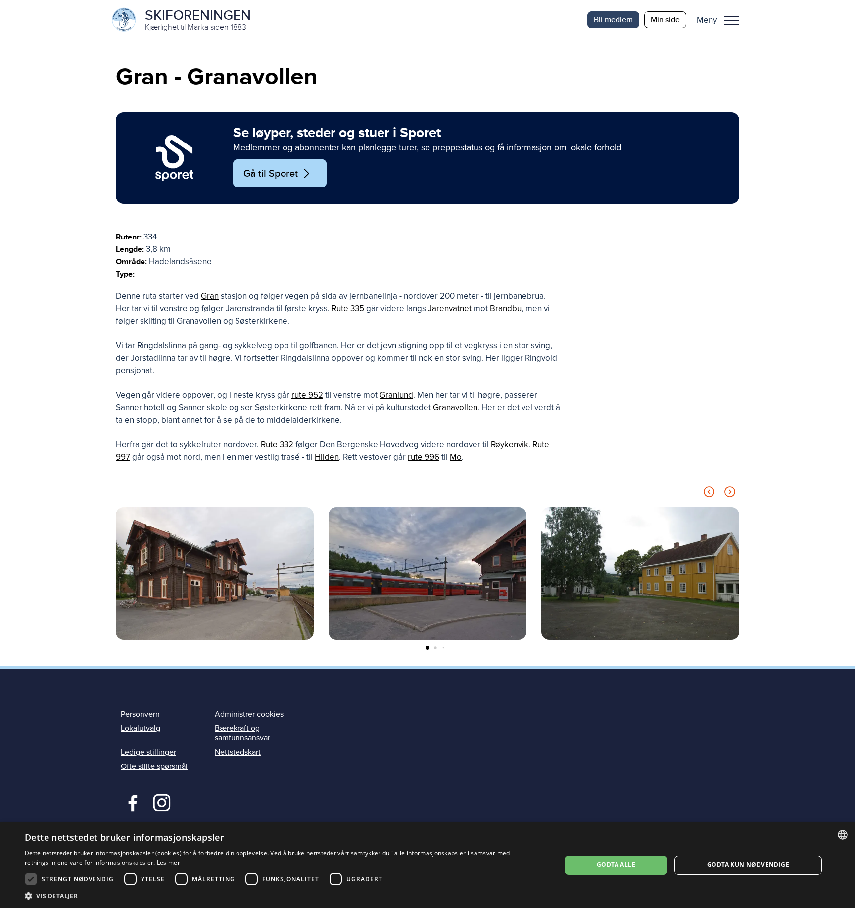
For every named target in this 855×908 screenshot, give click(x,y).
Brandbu (506, 308)
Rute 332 (277, 444)
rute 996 (423, 457)
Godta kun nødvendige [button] (748, 864)
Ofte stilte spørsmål (154, 766)
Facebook (130, 802)
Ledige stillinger (148, 752)
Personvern (140, 714)
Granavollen (455, 407)
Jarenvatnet (450, 308)
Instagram (161, 802)
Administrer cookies (249, 714)
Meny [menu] (731, 19)
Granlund (396, 395)
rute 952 (307, 395)
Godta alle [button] (616, 864)
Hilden (327, 457)
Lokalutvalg (140, 728)
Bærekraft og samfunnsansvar (242, 733)
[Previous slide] (709, 493)
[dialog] (427, 865)
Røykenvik (509, 444)
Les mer (168, 863)
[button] (721, 19)
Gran (210, 296)
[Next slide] (729, 493)
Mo (456, 457)
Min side (665, 19)
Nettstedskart (238, 752)
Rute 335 (348, 308)
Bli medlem (613, 19)
